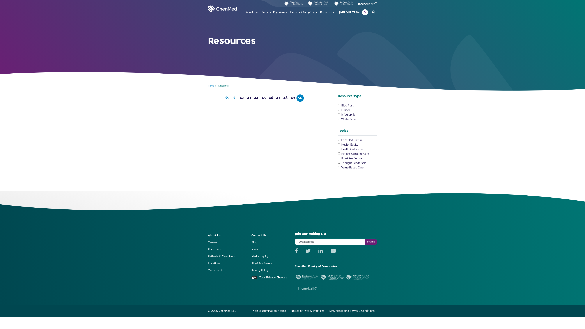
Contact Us (258, 235)
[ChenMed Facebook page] (296, 251)
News (254, 249)
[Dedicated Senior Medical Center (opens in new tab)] (317, 3)
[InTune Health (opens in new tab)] (367, 3)
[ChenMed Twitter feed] (308, 251)
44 (256, 98)
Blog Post (347, 105)
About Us (251, 12)
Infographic (348, 115)
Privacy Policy (259, 270)
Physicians (279, 12)
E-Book (345, 110)
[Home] (222, 9)
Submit (371, 241)
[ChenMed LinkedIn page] (320, 251)
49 (293, 98)
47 (278, 98)
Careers (266, 12)
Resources (326, 12)
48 (285, 98)
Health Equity (349, 145)
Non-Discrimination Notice (269, 311)
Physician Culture (351, 158)
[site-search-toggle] (373, 12)
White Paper (348, 119)
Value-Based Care (352, 167)
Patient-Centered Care (355, 154)
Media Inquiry (259, 256)
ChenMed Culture (352, 140)
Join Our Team (349, 12)
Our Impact (215, 270)
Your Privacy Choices (272, 277)
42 (242, 98)
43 (249, 98)
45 (264, 98)
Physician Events (261, 263)
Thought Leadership (353, 163)
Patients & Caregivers (302, 12)
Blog (254, 242)
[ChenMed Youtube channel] (333, 251)
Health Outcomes (352, 149)
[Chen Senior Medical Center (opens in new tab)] (293, 3)
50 (300, 98)
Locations (214, 263)
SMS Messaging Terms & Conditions (352, 311)
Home (211, 86)
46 (271, 98)
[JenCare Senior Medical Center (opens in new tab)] (343, 3)
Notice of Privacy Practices (307, 311)
